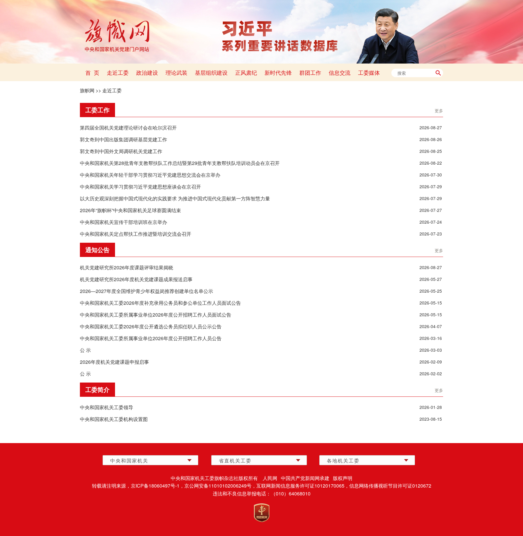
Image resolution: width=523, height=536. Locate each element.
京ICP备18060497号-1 (155, 485)
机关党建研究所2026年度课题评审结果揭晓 (126, 267)
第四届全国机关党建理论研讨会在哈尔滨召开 (128, 127)
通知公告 (97, 249)
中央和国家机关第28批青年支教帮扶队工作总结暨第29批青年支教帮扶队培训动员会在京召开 (180, 162)
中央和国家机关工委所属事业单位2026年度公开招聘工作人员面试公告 (155, 314)
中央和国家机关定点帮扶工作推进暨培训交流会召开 (135, 233)
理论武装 (176, 72)
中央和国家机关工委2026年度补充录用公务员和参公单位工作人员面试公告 (160, 302)
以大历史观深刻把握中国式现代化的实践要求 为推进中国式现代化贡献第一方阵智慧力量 (175, 198)
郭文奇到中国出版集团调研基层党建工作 (123, 139)
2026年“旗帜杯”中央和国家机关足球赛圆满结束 (130, 210)
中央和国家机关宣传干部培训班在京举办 (123, 222)
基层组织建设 (211, 72)
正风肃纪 (246, 72)
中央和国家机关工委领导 (106, 407)
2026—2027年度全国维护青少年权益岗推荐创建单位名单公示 (146, 291)
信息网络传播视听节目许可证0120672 (390, 485)
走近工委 (118, 72)
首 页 (92, 72)
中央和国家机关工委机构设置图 (114, 419)
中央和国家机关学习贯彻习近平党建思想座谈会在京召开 (140, 186)
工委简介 (97, 389)
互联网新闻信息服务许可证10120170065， (302, 485)
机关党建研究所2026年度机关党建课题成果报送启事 (136, 279)
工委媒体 (369, 72)
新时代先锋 (278, 72)
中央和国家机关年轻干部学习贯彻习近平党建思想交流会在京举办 (150, 174)
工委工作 (97, 109)
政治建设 (147, 72)
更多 (439, 110)
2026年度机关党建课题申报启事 (114, 361)
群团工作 (310, 72)
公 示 (85, 350)
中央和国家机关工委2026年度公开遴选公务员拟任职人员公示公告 (151, 326)
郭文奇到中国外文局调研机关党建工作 (121, 151)
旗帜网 (87, 90)
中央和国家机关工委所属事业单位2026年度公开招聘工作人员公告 (151, 338)
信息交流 (339, 72)
